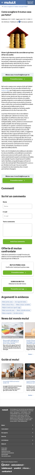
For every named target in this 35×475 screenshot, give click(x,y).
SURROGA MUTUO (17, 281)
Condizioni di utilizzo (5, 451)
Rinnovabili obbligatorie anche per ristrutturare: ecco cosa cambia (11, 342)
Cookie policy (4, 449)
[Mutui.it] (10, 4)
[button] (2, 2)
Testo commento (9, 222)
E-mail (5, 212)
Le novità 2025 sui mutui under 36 (11, 382)
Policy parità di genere (6, 455)
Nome (5, 202)
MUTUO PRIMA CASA (17, 265)
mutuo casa (5, 90)
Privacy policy (4, 447)
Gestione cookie (4, 454)
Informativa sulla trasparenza (7, 452)
